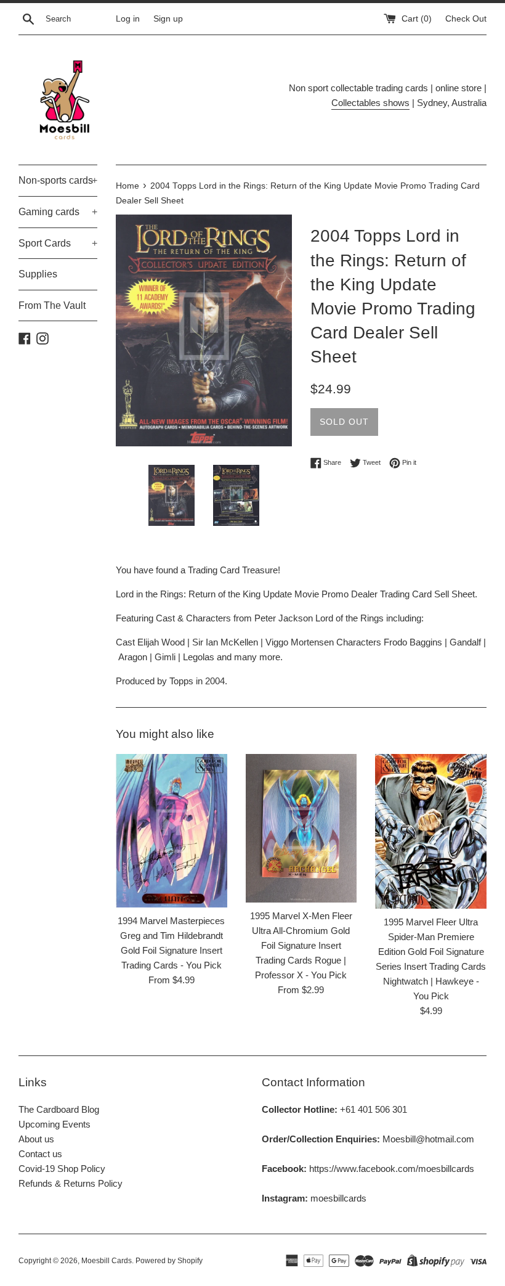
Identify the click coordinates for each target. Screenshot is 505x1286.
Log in (128, 18)
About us (36, 1139)
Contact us (40, 1154)
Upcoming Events (54, 1124)
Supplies (37, 274)
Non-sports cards (57, 180)
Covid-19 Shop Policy (61, 1168)
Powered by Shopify (169, 1260)
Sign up (168, 18)
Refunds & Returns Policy (70, 1183)
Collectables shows (370, 102)
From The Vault (52, 305)
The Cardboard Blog (58, 1109)
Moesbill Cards (106, 1260)
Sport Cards (57, 243)
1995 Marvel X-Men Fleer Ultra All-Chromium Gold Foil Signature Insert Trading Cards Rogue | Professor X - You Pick (301, 945)
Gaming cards (57, 212)
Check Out (466, 18)
